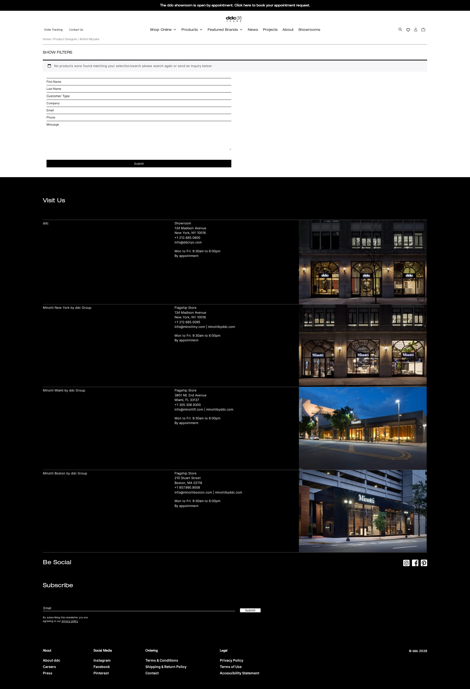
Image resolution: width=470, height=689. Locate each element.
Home (47, 39)
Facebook (102, 667)
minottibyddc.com (221, 327)
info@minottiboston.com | (195, 492)
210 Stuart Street (188, 478)
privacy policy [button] (70, 621)
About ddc (51, 660)
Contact (152, 673)
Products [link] (189, 29)
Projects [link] (270, 29)
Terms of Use (231, 667)
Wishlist (408, 29)
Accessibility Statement (239, 673)
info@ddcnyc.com (188, 242)
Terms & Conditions (161, 660)
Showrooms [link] (309, 29)
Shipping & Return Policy (166, 667)
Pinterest (101, 673)
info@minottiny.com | (191, 327)
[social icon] (406, 564)
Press (47, 673)
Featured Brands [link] (223, 29)
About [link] (288, 29)
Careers (49, 667)
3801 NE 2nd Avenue (191, 395)
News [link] (253, 29)
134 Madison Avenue (190, 228)
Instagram (102, 660)
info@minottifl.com (189, 409)
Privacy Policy (231, 660)
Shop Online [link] (161, 29)
